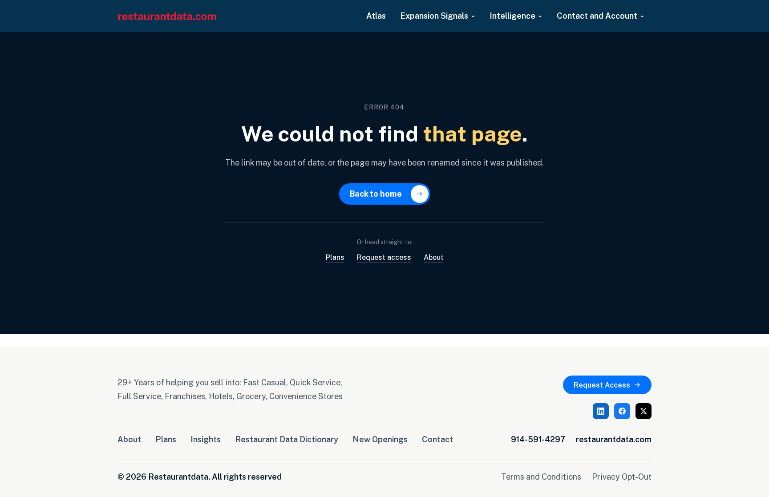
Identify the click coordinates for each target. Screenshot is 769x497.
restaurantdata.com (614, 439)
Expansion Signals (434, 15)
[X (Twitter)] (643, 411)
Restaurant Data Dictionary (286, 439)
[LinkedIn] (601, 411)
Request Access (602, 384)
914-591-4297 (538, 439)
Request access (384, 257)
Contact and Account (597, 15)
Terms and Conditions (541, 476)
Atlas (376, 15)
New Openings (380, 439)
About (434, 257)
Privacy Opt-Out (622, 476)
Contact (437, 439)
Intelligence (512, 15)
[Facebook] (622, 411)
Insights (205, 439)
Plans (335, 257)
